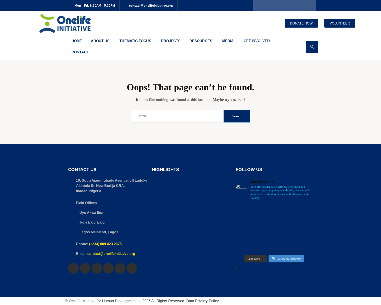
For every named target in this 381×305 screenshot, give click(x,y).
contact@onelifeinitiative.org (111, 254)
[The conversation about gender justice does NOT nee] (304, 210)
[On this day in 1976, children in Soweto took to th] (264, 246)
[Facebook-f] (258, 5)
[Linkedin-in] (311, 5)
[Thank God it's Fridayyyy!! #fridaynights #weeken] (264, 222)
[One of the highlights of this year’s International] (244, 210)
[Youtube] (289, 5)
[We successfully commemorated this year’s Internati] (264, 210)
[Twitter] (268, 5)
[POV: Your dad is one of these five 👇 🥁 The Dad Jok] (244, 246)
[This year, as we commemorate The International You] (284, 210)
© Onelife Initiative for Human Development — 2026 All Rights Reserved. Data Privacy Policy (142, 301)
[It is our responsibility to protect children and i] (304, 246)
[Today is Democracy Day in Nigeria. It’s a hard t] (284, 246)
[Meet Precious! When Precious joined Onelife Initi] (244, 222)
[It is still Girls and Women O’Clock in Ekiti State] (264, 234)
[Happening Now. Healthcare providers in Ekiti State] (284, 222)
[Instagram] (279, 5)
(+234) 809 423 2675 (105, 244)
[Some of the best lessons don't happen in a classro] (244, 234)
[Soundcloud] (300, 5)
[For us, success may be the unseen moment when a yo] (304, 222)
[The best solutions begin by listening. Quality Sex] (284, 234)
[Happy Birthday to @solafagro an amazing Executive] (304, 234)
